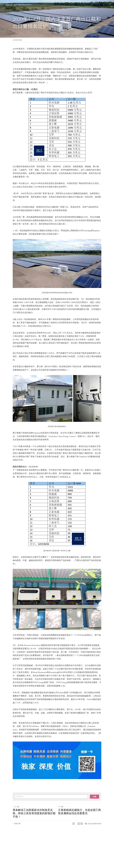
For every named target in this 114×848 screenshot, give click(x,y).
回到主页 (9, 5)
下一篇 (60, 806)
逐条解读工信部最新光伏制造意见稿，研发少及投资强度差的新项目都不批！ (34, 813)
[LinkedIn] (73, 824)
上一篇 (16, 806)
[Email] (79, 824)
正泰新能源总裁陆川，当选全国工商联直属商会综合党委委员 (79, 812)
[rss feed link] (81, 824)
